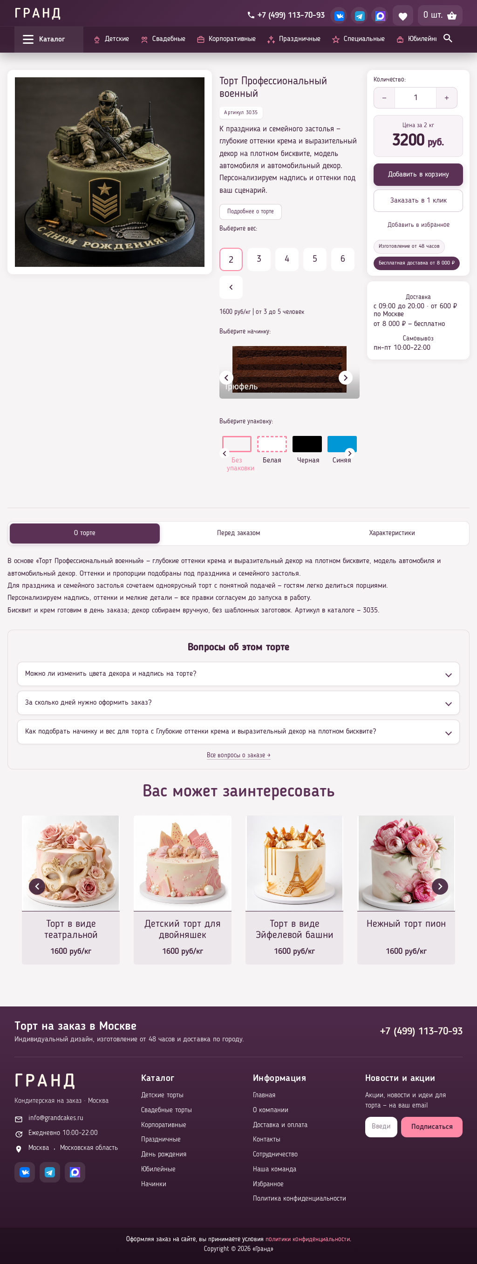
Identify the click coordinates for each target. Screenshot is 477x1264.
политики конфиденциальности (308, 1239)
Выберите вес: (238, 228)
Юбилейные (158, 1169)
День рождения (163, 1154)
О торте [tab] (84, 533)
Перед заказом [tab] (238, 533)
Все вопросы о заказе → (239, 755)
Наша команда (274, 1169)
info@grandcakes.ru (55, 1118)
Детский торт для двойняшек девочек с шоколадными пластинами (182, 930)
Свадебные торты (166, 1110)
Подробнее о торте (250, 212)
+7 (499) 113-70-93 (421, 1031)
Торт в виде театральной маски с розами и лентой (71, 930)
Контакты (266, 1139)
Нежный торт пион (406, 924)
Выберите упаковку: (246, 421)
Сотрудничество (275, 1154)
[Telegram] (359, 15)
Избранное (268, 1184)
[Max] (379, 15)
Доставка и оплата (280, 1125)
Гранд (38, 14)
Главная (264, 1095)
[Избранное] (403, 15)
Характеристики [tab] (392, 533)
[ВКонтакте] (338, 15)
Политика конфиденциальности (299, 1199)
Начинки (153, 1184)
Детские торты (162, 1095)
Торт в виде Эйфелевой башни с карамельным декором (295, 930)
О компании (270, 1110)
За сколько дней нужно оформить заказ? (88, 703)
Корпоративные (163, 1125)
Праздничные (161, 1139)
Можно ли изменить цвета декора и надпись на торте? (110, 674)
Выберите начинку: (245, 331)
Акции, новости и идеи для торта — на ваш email (405, 1100)
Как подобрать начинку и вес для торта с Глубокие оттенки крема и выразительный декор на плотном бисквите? (200, 731)
